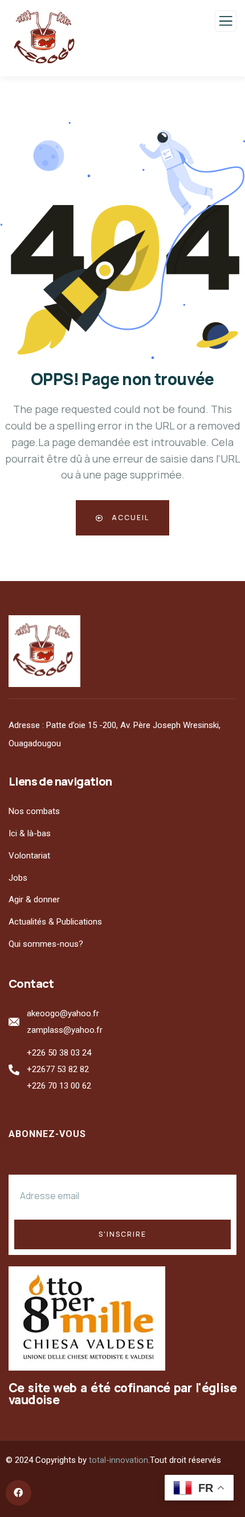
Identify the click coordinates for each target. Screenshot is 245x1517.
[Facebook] (18, 1493)
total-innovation (118, 1460)
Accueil (129, 517)
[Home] (44, 651)
